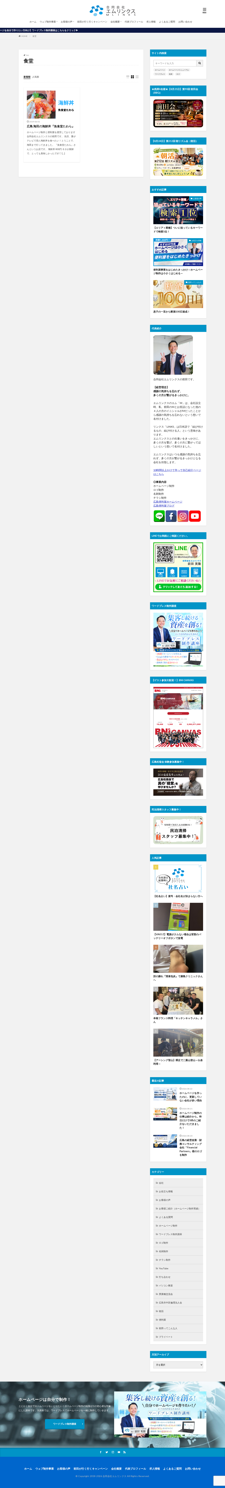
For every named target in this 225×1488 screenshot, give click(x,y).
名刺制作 (163, 1251)
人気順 (35, 76)
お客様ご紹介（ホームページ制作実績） (179, 1208)
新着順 (27, 76)
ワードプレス (160, 74)
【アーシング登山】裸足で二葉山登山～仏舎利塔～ (178, 1062)
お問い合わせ (185, 21)
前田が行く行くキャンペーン (92, 21)
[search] (200, 63)
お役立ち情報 (196, 240)
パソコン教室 (166, 1285)
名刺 (170, 74)
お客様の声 (66, 21)
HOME (24, 36)
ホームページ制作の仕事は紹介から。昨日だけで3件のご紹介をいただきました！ (191, 1120)
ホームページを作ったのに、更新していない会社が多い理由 (191, 1096)
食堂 (34, 36)
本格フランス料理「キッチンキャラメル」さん (178, 1020)
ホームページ (160, 70)
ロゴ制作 (163, 1242)
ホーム (32, 21)
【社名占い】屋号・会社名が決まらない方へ (178, 896)
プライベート (166, 1336)
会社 (161, 1182)
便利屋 (162, 1319)
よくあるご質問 (167, 21)
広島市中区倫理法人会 (170, 1302)
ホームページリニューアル (179, 70)
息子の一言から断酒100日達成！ (171, 311)
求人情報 (151, 21)
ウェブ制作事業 (48, 21)
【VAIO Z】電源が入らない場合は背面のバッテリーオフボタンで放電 (177, 936)
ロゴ (178, 74)
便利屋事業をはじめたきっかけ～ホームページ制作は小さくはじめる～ (178, 271)
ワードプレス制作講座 (170, 1234)
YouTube (163, 1268)
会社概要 (115, 21)
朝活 (161, 1311)
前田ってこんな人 (194, 282)
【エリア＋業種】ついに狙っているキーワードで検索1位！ (178, 229)
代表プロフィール (134, 21)
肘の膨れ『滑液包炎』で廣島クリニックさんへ (178, 978)
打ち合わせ (164, 1276)
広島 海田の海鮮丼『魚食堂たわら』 (51, 126)
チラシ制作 (164, 1259)
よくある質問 (166, 1217)
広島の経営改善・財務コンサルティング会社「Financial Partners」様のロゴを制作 (191, 1147)
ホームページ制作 (168, 1225)
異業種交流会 (166, 1294)
